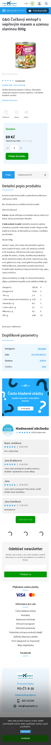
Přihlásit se (25, 574)
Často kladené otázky (25, 611)
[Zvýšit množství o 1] (21, 148)
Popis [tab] (8, 174)
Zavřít (40, 122)
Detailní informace (9, 100)
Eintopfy (42, 348)
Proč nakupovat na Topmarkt (26, 641)
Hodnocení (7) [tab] (25, 174)
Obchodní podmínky (25, 628)
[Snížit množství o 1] (7, 148)
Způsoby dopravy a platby (25, 636)
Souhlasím (25, 738)
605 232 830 (12, 10)
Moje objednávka (26, 645)
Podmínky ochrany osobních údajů (25, 632)
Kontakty (25, 615)
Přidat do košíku (17, 156)
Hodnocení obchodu (32, 428)
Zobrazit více (25, 519)
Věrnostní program (25, 623)
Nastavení (25, 732)
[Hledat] (46, 3)
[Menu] (4, 10)
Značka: (13, 85)
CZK (26, 3)
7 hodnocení (20, 81)
